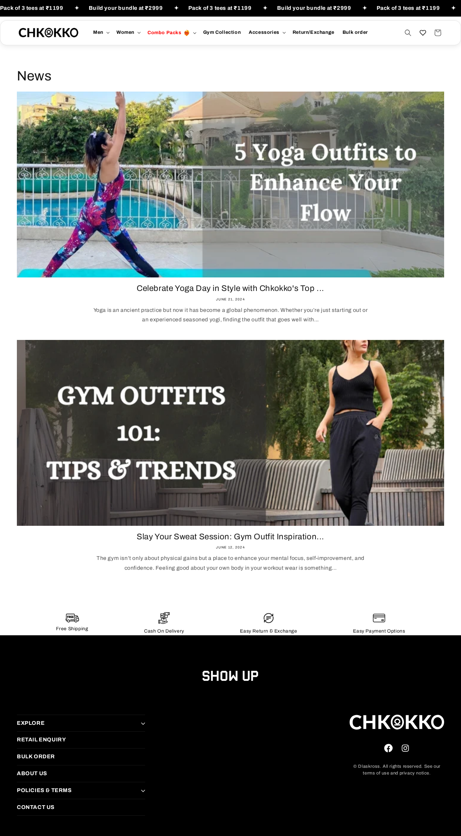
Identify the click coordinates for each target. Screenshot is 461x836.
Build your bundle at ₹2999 (126, 8)
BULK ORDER (36, 756)
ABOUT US (32, 773)
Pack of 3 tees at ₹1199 (31, 8)
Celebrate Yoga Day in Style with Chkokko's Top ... (230, 288)
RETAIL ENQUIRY (41, 739)
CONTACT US (36, 807)
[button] (100, 32)
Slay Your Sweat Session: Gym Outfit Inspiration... (230, 536)
